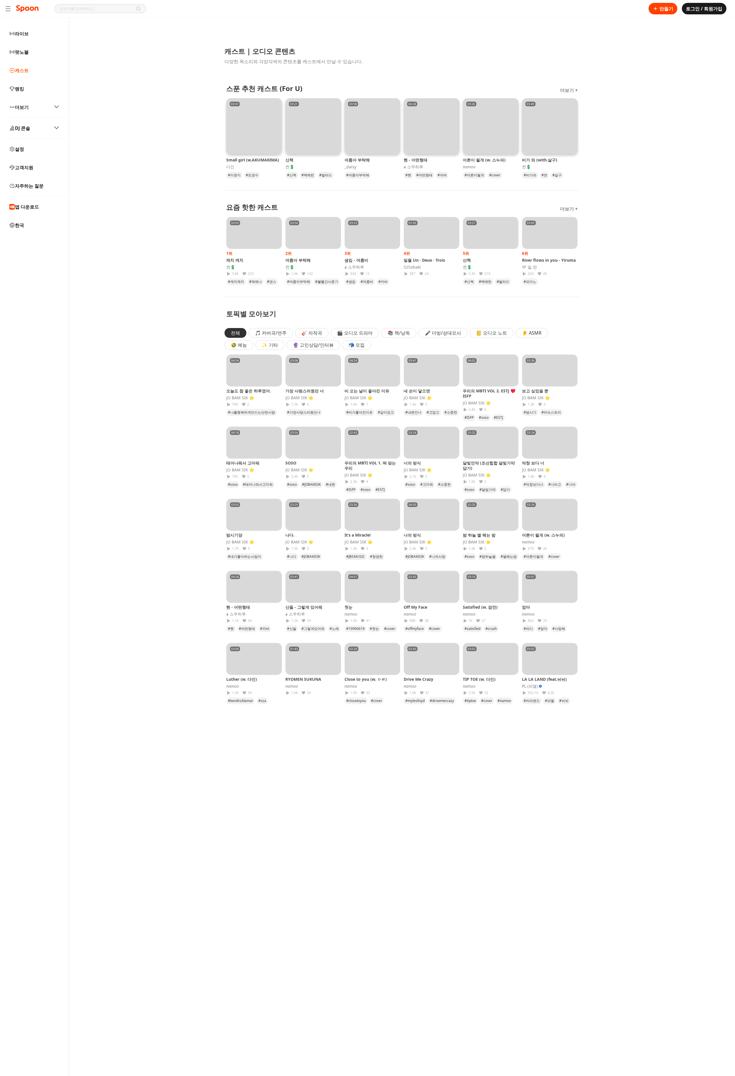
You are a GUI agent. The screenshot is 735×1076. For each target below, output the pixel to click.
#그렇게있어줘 (312, 628)
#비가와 (530, 175)
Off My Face (415, 607)
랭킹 (19, 89)
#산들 (291, 628)
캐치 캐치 (234, 260)
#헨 (408, 175)
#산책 (291, 175)
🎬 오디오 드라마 (355, 333)
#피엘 (549, 700)
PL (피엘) (530, 686)
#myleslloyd (415, 700)
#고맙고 (433, 412)
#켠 (544, 175)
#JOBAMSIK (311, 484)
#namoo (504, 700)
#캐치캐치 (236, 281)
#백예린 (307, 175)
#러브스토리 (551, 412)
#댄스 (271, 281)
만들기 (666, 8)
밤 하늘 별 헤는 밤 (479, 535)
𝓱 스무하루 (413, 166)
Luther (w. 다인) (241, 679)
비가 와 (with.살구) (539, 160)
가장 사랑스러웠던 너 (304, 391)
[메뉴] (8, 8)
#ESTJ (498, 417)
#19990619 (355, 628)
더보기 (22, 107)
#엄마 (542, 628)
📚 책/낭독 (399, 333)
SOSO (290, 463)
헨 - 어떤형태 (416, 160)
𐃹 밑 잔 (529, 267)
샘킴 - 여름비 (356, 260)
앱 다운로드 (27, 207)
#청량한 (376, 556)
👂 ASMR (531, 333)
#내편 (330, 484)
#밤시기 (530, 412)
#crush (491, 628)
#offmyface (414, 628)
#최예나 (255, 281)
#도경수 (252, 175)
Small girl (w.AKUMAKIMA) (252, 160)
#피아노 (530, 281)
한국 (19, 225)
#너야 (570, 484)
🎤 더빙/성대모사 (443, 333)
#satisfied (472, 628)
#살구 (557, 175)
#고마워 (426, 484)
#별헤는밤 (509, 556)
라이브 (22, 33)
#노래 (334, 628)
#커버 (442, 175)
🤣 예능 (239, 345)
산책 (289, 160)
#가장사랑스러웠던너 (303, 412)
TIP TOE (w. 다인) (479, 679)
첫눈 (351, 607)
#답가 (505, 489)
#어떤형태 (424, 175)
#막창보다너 (533, 484)
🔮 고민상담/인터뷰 (313, 345)
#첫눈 (374, 628)
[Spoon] (27, 8)
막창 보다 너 (533, 463)
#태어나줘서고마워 (258, 484)
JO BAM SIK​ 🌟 (240, 397)
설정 (19, 149)
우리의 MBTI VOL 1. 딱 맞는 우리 (370, 465)
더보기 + (569, 90)
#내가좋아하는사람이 (244, 556)
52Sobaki (412, 267)
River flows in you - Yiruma (549, 260)
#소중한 (450, 412)
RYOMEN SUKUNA (303, 679)
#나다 (291, 556)
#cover (494, 175)
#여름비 (367, 281)
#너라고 (554, 484)
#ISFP (469, 417)
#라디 (528, 628)
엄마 (528, 607)
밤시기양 (234, 535)
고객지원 (24, 167)
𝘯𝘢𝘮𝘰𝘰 (469, 166)
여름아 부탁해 (357, 160)
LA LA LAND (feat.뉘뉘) (544, 679)
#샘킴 (350, 281)
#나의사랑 (437, 556)
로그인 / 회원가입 (704, 8)
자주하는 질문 (29, 186)
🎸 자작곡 (311, 333)
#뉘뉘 (563, 700)
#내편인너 (413, 412)
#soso (484, 417)
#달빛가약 (487, 489)
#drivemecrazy (442, 700)
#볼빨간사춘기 (326, 281)
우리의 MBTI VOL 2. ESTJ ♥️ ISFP (489, 393)
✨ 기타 (270, 345)
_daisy (350, 166)
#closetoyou (356, 700)
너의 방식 (412, 463)
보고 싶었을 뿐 (535, 391)
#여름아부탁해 (357, 175)
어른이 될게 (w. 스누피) (484, 160)
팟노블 (22, 52)
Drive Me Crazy (418, 679)
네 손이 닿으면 (417, 391)
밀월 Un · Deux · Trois (424, 260)
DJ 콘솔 (22, 128)
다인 (230, 166)
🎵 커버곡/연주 (271, 333)
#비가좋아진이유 (359, 412)
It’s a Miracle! (358, 535)
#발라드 (325, 175)
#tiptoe (470, 700)
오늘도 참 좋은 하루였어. (248, 391)
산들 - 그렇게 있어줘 (303, 607)
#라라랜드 (532, 700)
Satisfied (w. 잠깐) (480, 607)
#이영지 (234, 175)
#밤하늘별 (487, 556)
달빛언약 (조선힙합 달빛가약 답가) (489, 465)
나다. (290, 535)
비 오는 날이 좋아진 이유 (367, 391)
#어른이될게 (474, 175)
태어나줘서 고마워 (243, 463)
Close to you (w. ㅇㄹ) (366, 679)
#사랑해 (558, 628)
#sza (262, 700)
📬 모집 (357, 345)
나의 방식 (412, 535)
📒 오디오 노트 (491, 333)
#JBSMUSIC (355, 556)
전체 (235, 333)
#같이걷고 (386, 412)
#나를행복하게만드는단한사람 (251, 412)
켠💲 (289, 166)
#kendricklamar (240, 700)
